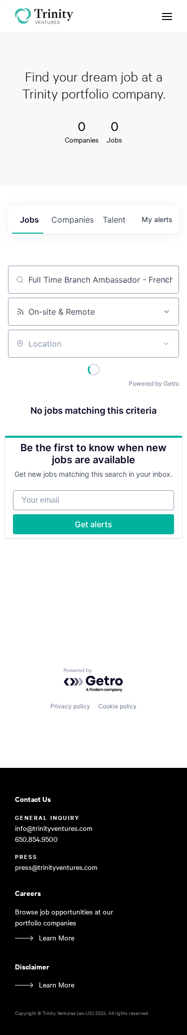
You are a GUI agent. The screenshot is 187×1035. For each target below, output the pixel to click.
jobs (29, 220)
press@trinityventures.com (56, 867)
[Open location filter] (166, 344)
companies (72, 220)
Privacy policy (70, 706)
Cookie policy (117, 706)
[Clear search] (166, 280)
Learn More (56, 937)
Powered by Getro (154, 383)
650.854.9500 (36, 839)
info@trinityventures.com (53, 828)
